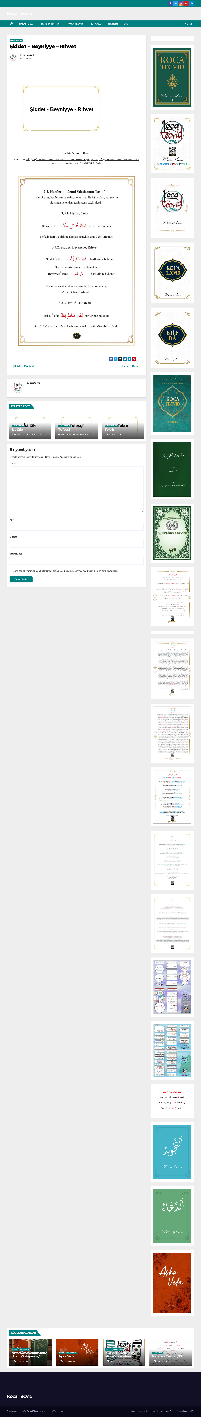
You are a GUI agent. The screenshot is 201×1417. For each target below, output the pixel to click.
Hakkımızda (26, 24)
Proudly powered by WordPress (19, 1411)
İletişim (113, 24)
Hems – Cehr (130, 366)
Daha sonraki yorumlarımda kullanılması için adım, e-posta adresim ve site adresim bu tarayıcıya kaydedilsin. (65, 571)
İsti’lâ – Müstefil (24, 366)
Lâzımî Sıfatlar (16, 40)
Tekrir (109, 429)
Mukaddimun (24, 1349)
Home (133, 1411)
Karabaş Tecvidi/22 (167, 1356)
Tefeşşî (64, 429)
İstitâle (17, 429)
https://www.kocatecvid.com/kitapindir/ (29, 1354)
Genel (14, 1349)
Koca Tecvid (19, 13)
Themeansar (58, 1411)
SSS (126, 24)
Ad (12, 520)
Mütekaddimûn (50, 24)
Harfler (152, 1411)
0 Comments (23, 1361)
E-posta (14, 537)
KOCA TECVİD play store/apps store (120, 1354)
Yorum (13, 463)
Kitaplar (96, 24)
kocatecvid (28, 55)
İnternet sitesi (16, 554)
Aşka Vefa (67, 1356)
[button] (186, 24)
